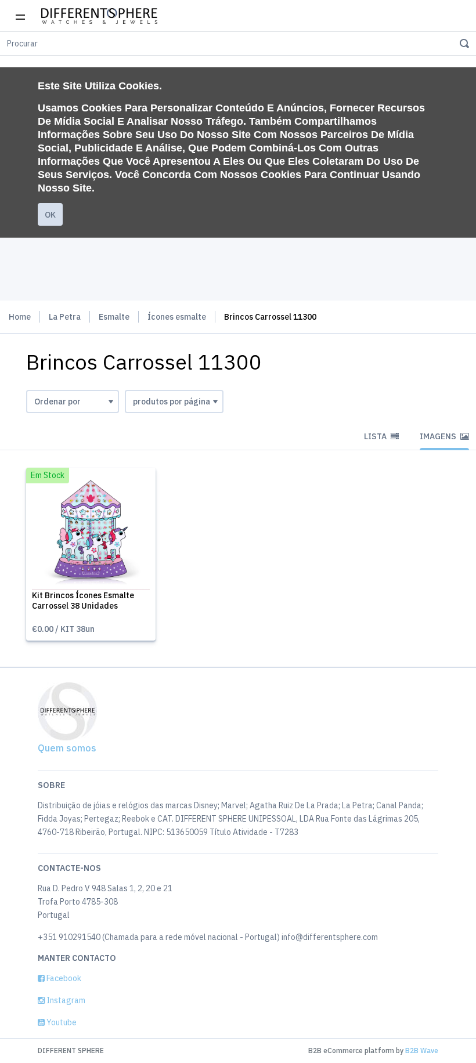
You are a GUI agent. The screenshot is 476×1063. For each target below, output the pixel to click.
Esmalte (114, 317)
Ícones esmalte (176, 317)
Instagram (65, 1000)
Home (20, 317)
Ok (50, 214)
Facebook (63, 978)
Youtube (61, 1022)
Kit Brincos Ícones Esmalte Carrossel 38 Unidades (83, 600)
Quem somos (67, 748)
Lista (376, 436)
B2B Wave (421, 1050)
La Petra (65, 317)
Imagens (439, 436)
